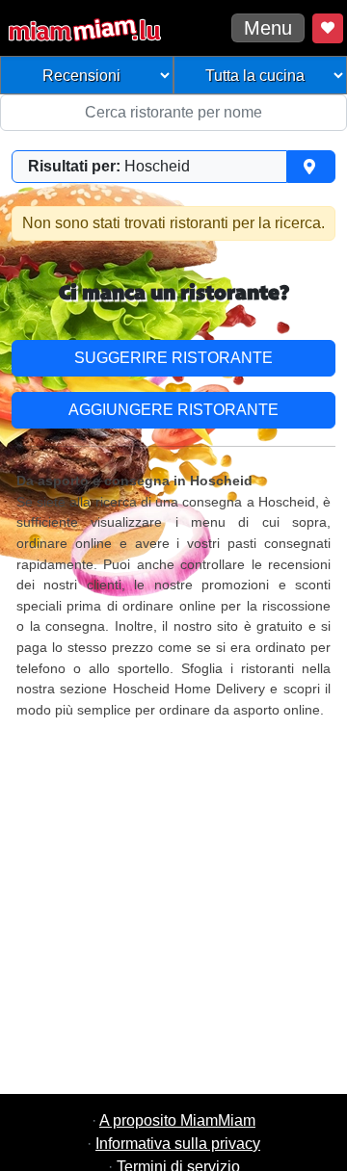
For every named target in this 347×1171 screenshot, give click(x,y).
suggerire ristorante (173, 358)
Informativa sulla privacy (177, 1143)
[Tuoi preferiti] (327, 28)
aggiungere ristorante (173, 410)
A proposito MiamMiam (177, 1120)
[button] (173, 166)
